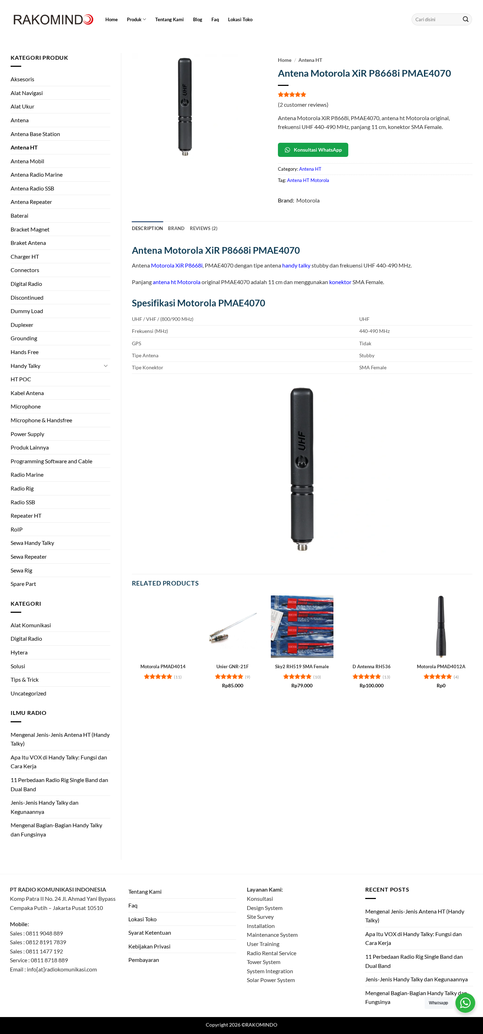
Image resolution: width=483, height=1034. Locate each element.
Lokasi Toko (240, 19)
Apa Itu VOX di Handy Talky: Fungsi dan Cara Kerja (59, 762)
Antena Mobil (27, 161)
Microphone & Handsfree (41, 420)
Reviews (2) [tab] (204, 228)
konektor (340, 281)
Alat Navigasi (27, 92)
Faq (215, 19)
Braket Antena (28, 242)
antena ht (164, 281)
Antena (20, 120)
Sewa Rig (21, 570)
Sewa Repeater (29, 556)
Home (111, 19)
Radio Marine (27, 474)
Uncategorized (28, 693)
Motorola (308, 200)
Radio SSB (23, 502)
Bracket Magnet (30, 229)
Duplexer (22, 324)
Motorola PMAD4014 (163, 666)
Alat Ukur (22, 106)
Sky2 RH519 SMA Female (302, 666)
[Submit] (466, 19)
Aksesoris (22, 79)
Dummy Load (27, 310)
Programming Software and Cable (51, 461)
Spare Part (23, 583)
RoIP (17, 529)
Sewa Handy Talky (32, 542)
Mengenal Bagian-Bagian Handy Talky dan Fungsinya (56, 830)
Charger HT (25, 256)
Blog (197, 19)
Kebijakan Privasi (149, 946)
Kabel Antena (27, 392)
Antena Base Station (35, 133)
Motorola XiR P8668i (177, 265)
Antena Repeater (31, 201)
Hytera (19, 652)
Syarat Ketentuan (149, 932)
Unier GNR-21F (232, 666)
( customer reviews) (303, 104)
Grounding (24, 338)
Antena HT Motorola (308, 180)
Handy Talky (25, 365)
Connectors (25, 269)
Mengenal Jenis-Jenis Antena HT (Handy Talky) (60, 739)
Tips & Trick (25, 679)
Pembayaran (143, 959)
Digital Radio (26, 283)
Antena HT (24, 147)
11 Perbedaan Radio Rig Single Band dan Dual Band (59, 784)
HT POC (21, 379)
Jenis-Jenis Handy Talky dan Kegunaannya (44, 807)
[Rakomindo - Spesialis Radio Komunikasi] (52, 19)
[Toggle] (106, 365)
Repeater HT (26, 515)
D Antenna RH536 (372, 666)
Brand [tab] (176, 228)
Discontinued (27, 297)
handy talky (296, 265)
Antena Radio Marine (37, 174)
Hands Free (25, 351)
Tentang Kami (169, 19)
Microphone (26, 406)
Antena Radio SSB (32, 188)
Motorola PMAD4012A (441, 666)
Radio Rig (22, 488)
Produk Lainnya (30, 447)
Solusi (18, 666)
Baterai (19, 215)
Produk (134, 19)
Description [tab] (147, 228)
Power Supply (27, 433)
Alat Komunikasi (31, 625)
